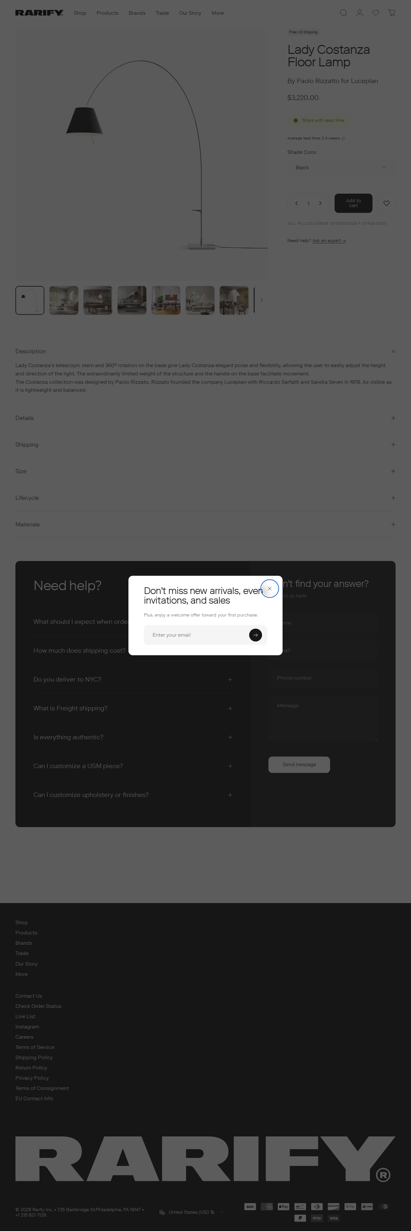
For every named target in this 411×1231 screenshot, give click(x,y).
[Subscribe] (255, 635)
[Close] (269, 588)
